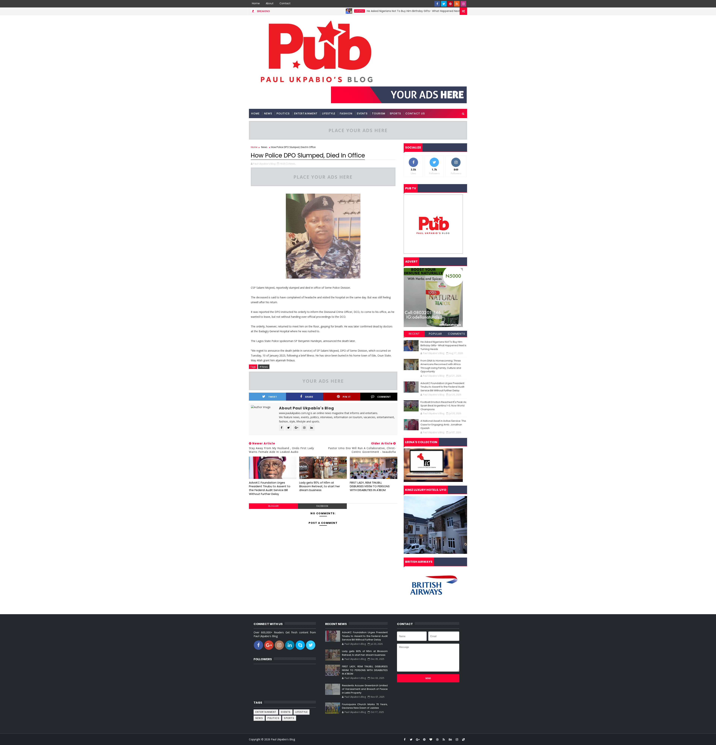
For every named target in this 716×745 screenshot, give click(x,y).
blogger (273, 506)
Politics (283, 113)
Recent (414, 334)
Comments (456, 334)
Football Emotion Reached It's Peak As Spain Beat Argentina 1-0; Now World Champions (443, 405)
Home (256, 3)
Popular (435, 334)
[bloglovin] (431, 739)
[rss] (457, 4)
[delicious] (463, 739)
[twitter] (444, 4)
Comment (384, 396)
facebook (322, 506)
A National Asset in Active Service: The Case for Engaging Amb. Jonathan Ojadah (443, 424)
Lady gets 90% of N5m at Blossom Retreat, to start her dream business (319, 486)
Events (362, 113)
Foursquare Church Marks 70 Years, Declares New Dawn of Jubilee (364, 706)
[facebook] (437, 4)
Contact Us (415, 113)
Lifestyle (320, 11)
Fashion (346, 113)
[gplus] (417, 739)
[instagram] (463, 4)
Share (309, 396)
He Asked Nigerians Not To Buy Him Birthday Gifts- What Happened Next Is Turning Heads (385, 11)
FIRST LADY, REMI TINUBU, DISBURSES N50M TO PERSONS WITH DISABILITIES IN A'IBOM (370, 486)
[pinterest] (450, 4)
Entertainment (306, 113)
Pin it (347, 396)
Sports (395, 113)
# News (264, 366)
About (270, 3)
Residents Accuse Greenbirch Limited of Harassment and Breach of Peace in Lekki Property (364, 689)
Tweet (272, 396)
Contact (285, 3)
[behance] (450, 739)
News (268, 113)
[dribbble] (437, 739)
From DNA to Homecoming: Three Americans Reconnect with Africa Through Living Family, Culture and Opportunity (440, 366)
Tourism (378, 113)
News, (292, 163)
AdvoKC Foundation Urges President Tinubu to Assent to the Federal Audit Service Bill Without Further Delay (269, 488)
